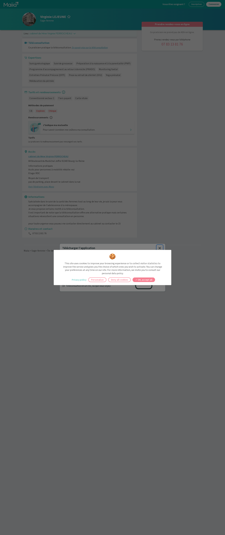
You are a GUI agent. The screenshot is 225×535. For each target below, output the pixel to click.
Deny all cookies (119, 280)
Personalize (97, 280)
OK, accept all (144, 280)
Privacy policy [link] (79, 279)
